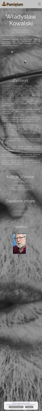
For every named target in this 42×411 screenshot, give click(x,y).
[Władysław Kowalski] (25, 61)
